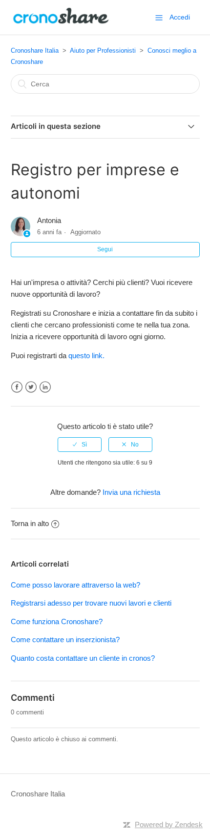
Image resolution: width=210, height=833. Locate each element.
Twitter (31, 387)
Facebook (17, 387)
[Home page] (61, 22)
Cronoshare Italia (35, 50)
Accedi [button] (179, 17)
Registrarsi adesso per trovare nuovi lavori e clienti (91, 603)
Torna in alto (30, 523)
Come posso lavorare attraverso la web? (75, 585)
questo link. (86, 355)
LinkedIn (45, 387)
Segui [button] (105, 249)
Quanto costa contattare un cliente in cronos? (83, 658)
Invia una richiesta (131, 492)
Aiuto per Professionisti (103, 50)
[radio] (80, 444)
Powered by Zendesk (169, 824)
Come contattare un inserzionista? (65, 639)
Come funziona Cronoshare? (57, 621)
